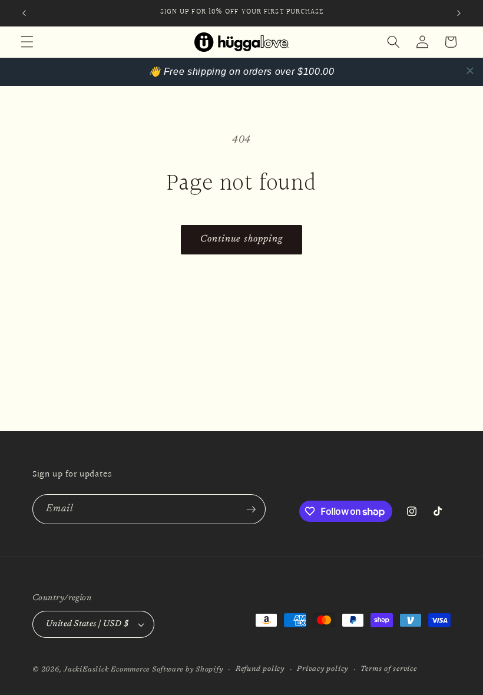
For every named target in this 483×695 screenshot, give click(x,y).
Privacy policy (322, 669)
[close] (470, 70)
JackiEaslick (86, 669)
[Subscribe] (251, 509)
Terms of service (388, 669)
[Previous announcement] (24, 13)
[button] (27, 42)
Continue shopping (241, 239)
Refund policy (260, 669)
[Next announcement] (459, 13)
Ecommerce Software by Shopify (167, 669)
